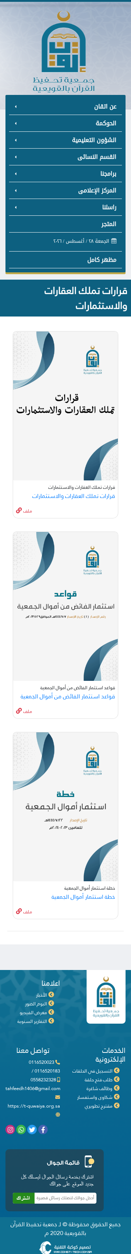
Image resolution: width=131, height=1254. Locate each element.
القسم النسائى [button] (97, 156)
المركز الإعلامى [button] (97, 190)
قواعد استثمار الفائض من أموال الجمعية (68, 696)
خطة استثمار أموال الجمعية (83, 896)
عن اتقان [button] (105, 106)
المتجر (109, 224)
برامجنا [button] (108, 173)
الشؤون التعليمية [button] (94, 140)
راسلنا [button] (109, 207)
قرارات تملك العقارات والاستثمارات (73, 496)
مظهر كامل (101, 259)
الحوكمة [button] (106, 123)
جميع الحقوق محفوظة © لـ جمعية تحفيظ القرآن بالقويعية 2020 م (66, 1229)
